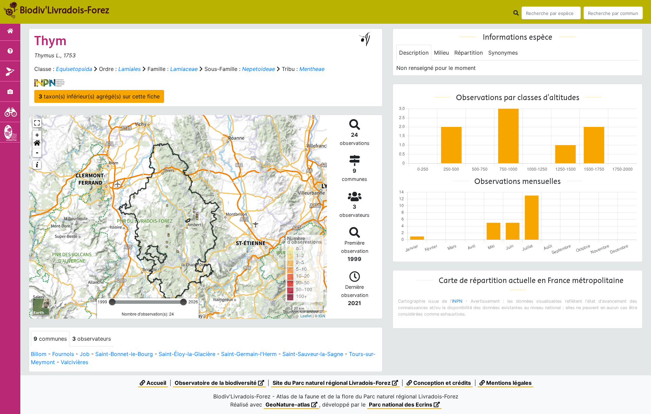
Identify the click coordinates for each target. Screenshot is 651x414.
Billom (38, 354)
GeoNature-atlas (288, 404)
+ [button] (37, 134)
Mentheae (311, 68)
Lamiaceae (184, 68)
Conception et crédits (441, 382)
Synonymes (503, 52)
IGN (321, 315)
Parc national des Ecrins (401, 404)
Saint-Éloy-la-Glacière (187, 354)
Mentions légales (508, 382)
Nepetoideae (258, 68)
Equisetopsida (74, 68)
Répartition (468, 52)
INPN (457, 301)
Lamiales (129, 68)
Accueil (155, 382)
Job (85, 354)
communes (50, 338)
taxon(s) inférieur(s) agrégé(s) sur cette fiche (99, 96)
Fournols (63, 354)
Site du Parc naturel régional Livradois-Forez (332, 382)
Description (414, 52)
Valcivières (74, 362)
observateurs (91, 338)
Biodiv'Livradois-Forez (64, 10)
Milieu (441, 52)
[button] (37, 143)
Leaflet (306, 315)
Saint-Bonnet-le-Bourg (124, 354)
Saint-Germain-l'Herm (249, 354)
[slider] (112, 302)
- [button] (37, 152)
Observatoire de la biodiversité (216, 382)
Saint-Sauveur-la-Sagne (312, 354)
